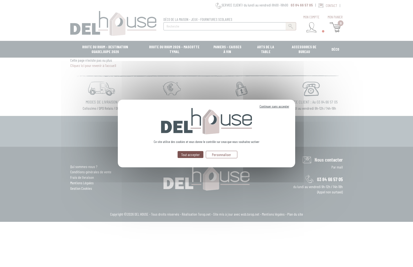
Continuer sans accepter (274, 106)
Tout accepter (190, 154)
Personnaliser (221, 154)
